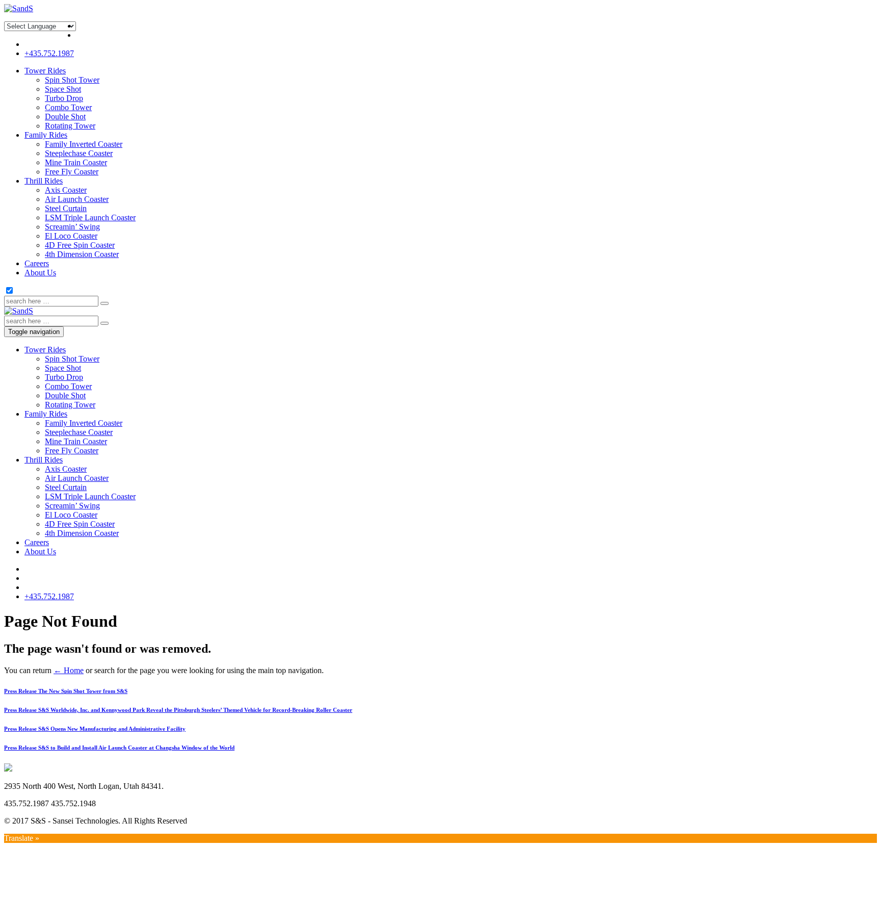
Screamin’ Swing (72, 226)
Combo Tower (68, 107)
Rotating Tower (70, 125)
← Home (69, 670)
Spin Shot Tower (72, 79)
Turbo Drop (64, 98)
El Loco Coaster (71, 236)
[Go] (104, 303)
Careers (36, 263)
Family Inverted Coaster (83, 144)
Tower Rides (45, 70)
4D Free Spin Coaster (80, 245)
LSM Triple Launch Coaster (90, 217)
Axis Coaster (66, 190)
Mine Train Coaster (76, 162)
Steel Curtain (66, 208)
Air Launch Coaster (77, 199)
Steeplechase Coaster (79, 153)
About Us (40, 272)
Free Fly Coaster (71, 171)
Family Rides (45, 135)
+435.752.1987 (49, 53)
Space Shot (63, 89)
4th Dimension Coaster (82, 254)
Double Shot (65, 116)
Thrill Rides (43, 180)
